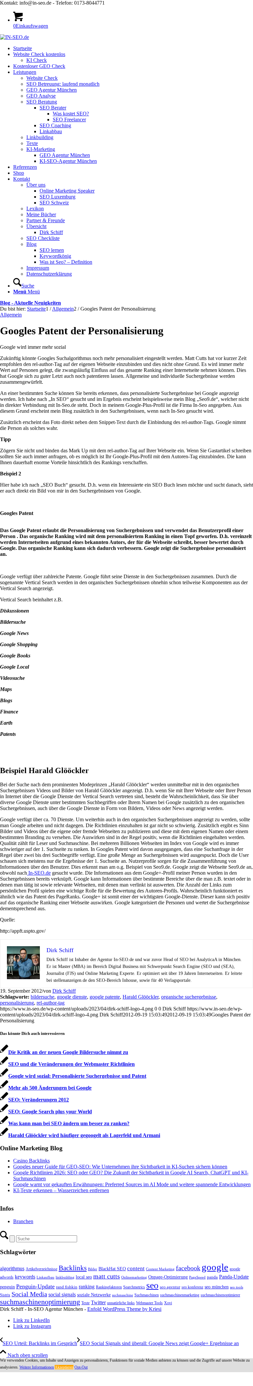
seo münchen (217, 1286)
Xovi (168, 1303)
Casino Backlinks (31, 1160)
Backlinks (73, 1268)
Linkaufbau (45, 1277)
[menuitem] (133, 48)
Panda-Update (234, 1277)
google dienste (72, 997)
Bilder (92, 1269)
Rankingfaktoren (109, 1287)
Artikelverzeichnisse (41, 1269)
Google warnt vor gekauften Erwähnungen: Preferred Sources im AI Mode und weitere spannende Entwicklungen (132, 1184)
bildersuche (42, 997)
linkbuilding (65, 1277)
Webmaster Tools (149, 1303)
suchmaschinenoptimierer (220, 1295)
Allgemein (11, 314)
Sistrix (5, 1295)
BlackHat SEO (112, 1268)
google (215, 1267)
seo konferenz (192, 1287)
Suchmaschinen (146, 1295)
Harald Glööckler (140, 997)
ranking (87, 1286)
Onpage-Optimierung (168, 1277)
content (136, 1268)
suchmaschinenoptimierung (40, 1302)
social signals (62, 1294)
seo (152, 1285)
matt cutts (106, 1276)
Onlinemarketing (134, 1277)
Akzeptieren (64, 1367)
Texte (85, 1303)
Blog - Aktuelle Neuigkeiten (30, 303)
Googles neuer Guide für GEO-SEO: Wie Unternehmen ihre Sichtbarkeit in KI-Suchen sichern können (120, 1166)
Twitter (98, 1302)
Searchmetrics (134, 1287)
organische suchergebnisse (188, 997)
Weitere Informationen (36, 1367)
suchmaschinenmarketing (179, 1295)
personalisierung (17, 1003)
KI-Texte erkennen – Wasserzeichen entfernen (61, 1190)
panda (212, 1277)
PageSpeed (197, 1277)
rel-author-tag (51, 1003)
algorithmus (12, 1268)
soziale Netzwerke (94, 1294)
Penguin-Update (35, 1286)
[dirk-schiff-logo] (14, 37)
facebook (188, 1268)
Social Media (29, 1294)
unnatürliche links (121, 1303)
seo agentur (170, 1286)
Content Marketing (160, 1269)
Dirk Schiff (64, 991)
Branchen (23, 1221)
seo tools (236, 1287)
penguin (7, 1286)
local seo (84, 1277)
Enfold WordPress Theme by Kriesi (124, 1309)
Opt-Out (81, 1367)
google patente (105, 997)
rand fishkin (66, 1286)
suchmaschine (122, 1295)
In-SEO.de (39, 873)
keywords (25, 1277)
